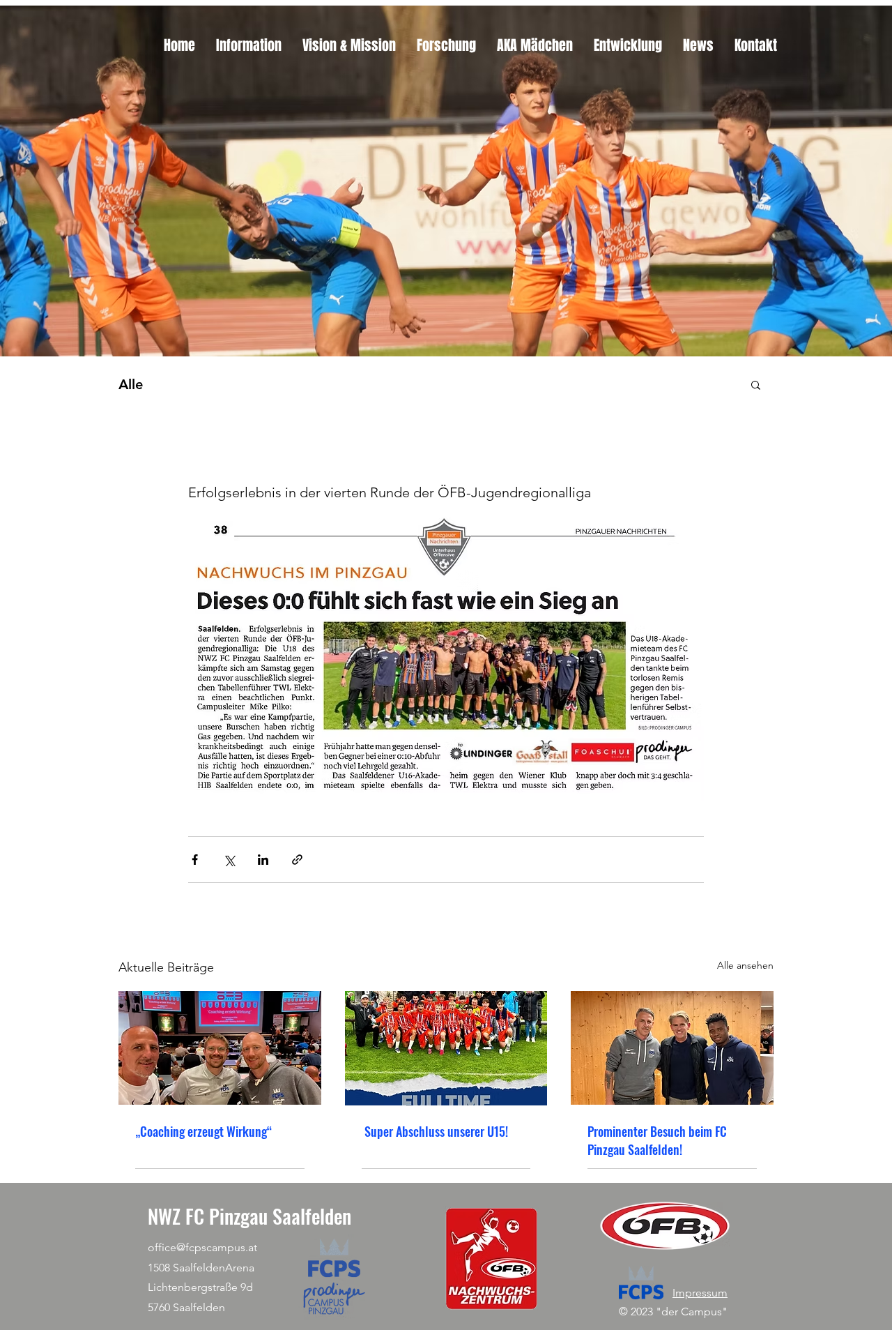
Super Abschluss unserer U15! (435, 1131)
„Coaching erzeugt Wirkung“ (203, 1131)
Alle (130, 384)
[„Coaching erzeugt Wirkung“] (219, 1048)
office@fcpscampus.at (202, 1247)
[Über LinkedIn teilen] (263, 859)
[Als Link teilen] (297, 859)
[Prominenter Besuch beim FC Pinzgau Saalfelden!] (672, 1048)
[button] (755, 384)
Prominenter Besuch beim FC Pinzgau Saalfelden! (657, 1140)
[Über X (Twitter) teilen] (229, 859)
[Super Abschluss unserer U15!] (446, 1048)
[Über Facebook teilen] (194, 859)
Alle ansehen (745, 965)
